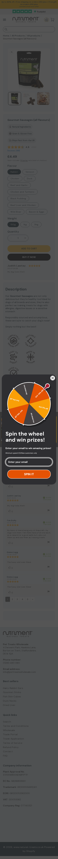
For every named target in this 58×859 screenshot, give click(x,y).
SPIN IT (29, 474)
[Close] (52, 378)
